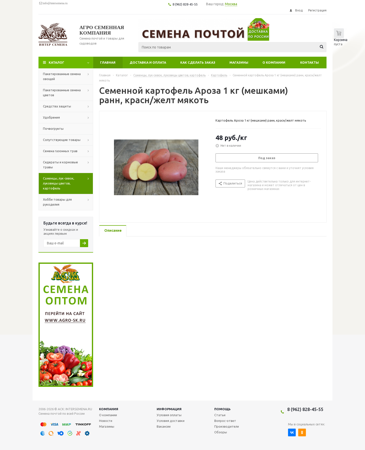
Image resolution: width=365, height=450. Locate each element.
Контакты (309, 62)
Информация (169, 409)
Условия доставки (170, 420)
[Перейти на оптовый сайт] (65, 385)
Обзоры (220, 432)
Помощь (222, 409)
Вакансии (164, 426)
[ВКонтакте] (292, 432)
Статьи (219, 415)
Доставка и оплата (148, 62)
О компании (273, 62)
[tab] (112, 231)
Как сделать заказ (197, 62)
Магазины (238, 62)
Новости (105, 420)
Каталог (56, 62)
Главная (107, 62)
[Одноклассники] (302, 432)
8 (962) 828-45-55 (305, 409)
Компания (108, 409)
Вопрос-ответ (225, 420)
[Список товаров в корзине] (341, 40)
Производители (226, 426)
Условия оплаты (169, 415)
